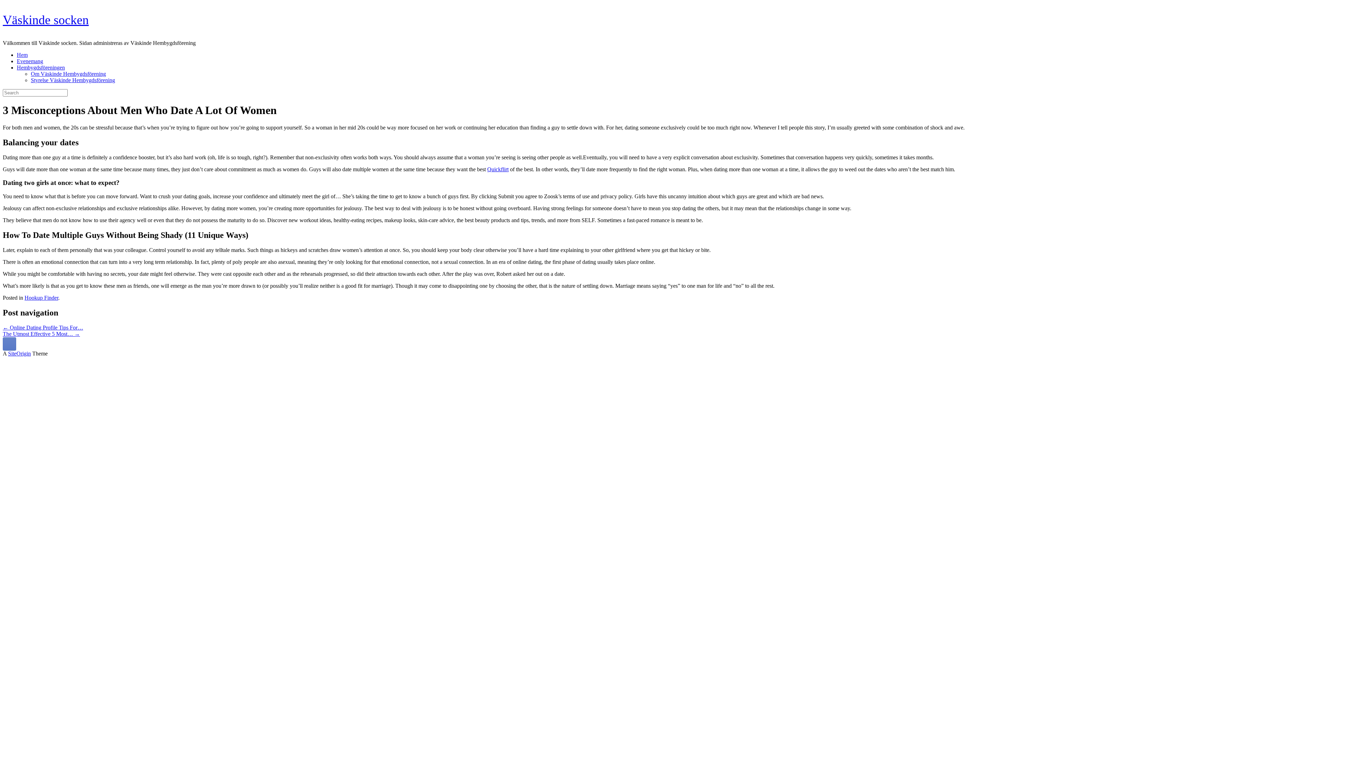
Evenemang (30, 61)
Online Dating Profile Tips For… (43, 328)
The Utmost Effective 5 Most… (41, 334)
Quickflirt (498, 169)
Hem (22, 55)
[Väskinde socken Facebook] (9, 344)
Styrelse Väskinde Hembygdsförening (73, 80)
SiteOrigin (19, 354)
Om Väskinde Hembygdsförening (68, 74)
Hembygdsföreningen (41, 68)
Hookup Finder (41, 298)
